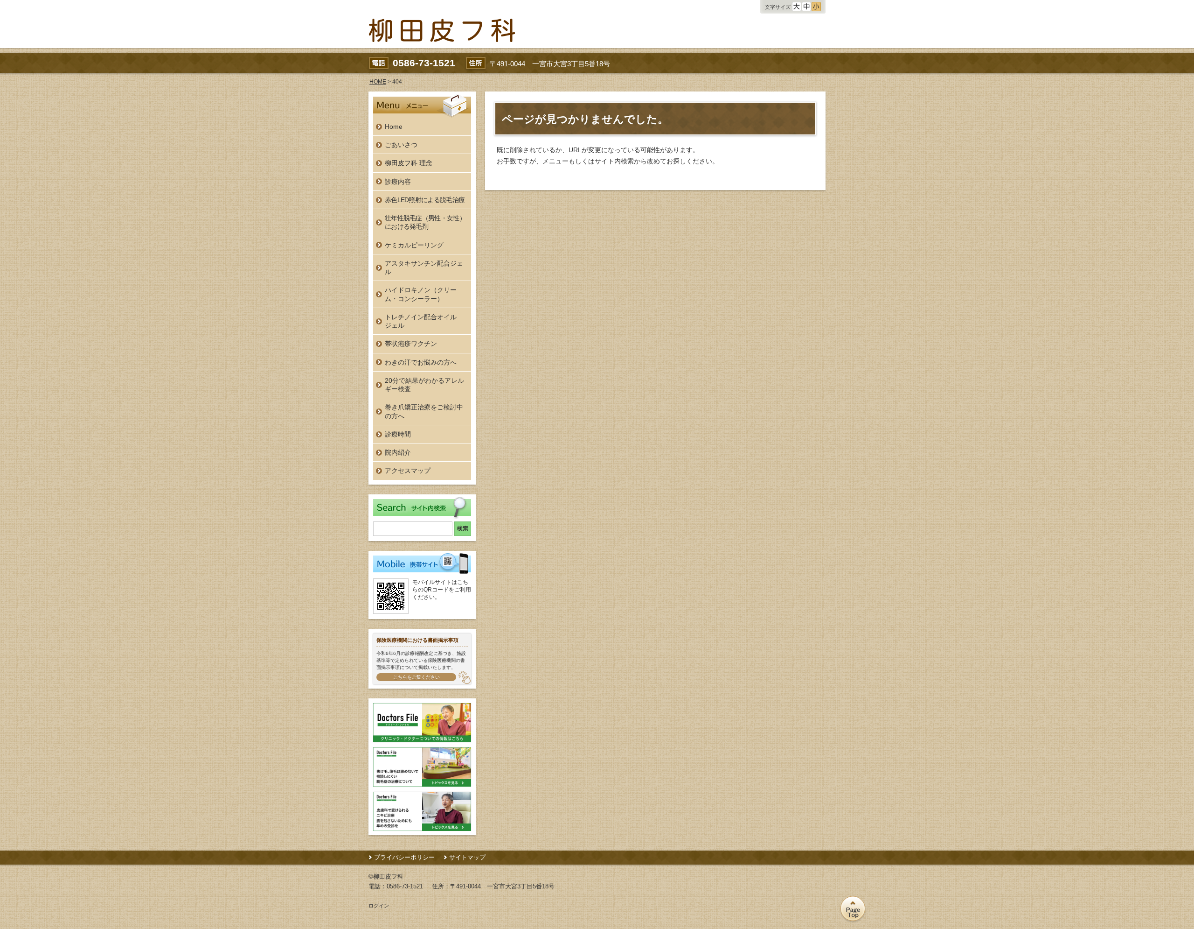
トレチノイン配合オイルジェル (421, 321)
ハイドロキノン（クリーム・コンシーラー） (421, 294)
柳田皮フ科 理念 (408, 163)
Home (394, 126)
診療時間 (398, 434)
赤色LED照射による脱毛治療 (425, 200)
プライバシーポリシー (404, 857)
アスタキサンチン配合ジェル (424, 267)
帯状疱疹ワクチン (411, 343)
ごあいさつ (401, 144)
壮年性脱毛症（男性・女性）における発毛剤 (425, 222)
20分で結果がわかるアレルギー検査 (424, 385)
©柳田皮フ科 (385, 876)
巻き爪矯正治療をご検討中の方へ (424, 411)
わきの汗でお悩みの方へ (421, 362)
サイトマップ (467, 857)
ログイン (378, 905)
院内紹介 (398, 452)
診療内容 (398, 181)
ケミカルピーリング (414, 245)
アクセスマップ (407, 470)
